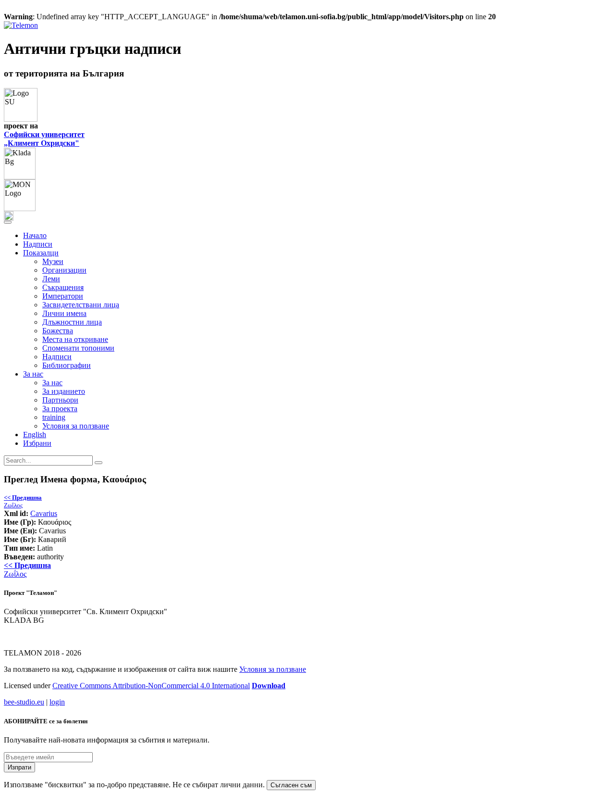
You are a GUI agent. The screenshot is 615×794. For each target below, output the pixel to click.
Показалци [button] (41, 253)
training (53, 417)
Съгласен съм (291, 785)
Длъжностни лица (72, 322)
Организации (64, 270)
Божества (57, 331)
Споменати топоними (78, 348)
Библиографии (66, 365)
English (34, 434)
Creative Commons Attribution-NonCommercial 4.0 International (151, 685)
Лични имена (64, 313)
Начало (35, 235)
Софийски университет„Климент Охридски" (44, 138)
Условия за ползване (75, 426)
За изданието (63, 391)
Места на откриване (75, 339)
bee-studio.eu (24, 702)
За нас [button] (33, 374)
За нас (52, 382)
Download (268, 685)
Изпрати (19, 767)
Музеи (52, 261)
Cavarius (43, 513)
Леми (51, 279)
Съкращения (63, 287)
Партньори (60, 400)
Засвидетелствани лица (80, 305)
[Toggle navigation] (8, 222)
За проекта (59, 408)
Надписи (37, 244)
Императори (62, 296)
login (57, 702)
